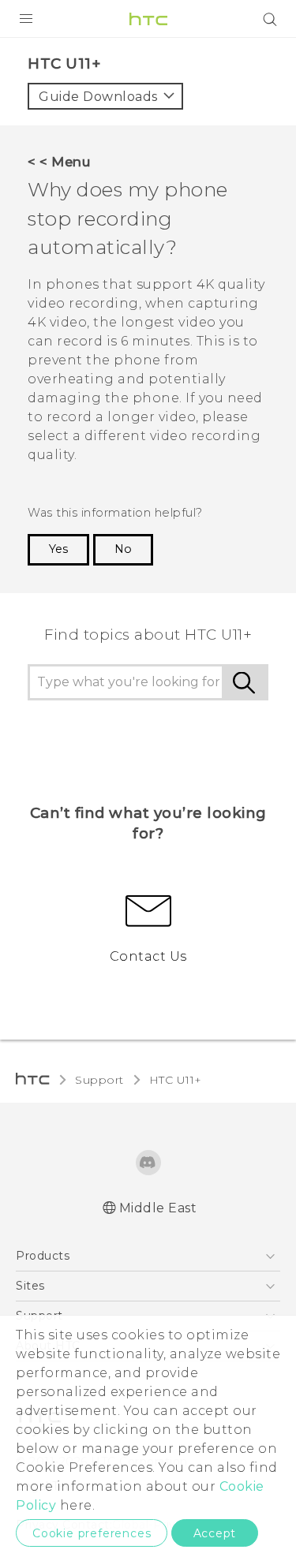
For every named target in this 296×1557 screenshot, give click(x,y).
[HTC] (148, 18)
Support (99, 1080)
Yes (58, 549)
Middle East (158, 1207)
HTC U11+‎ (175, 1080)
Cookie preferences (91, 1533)
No (123, 549)
